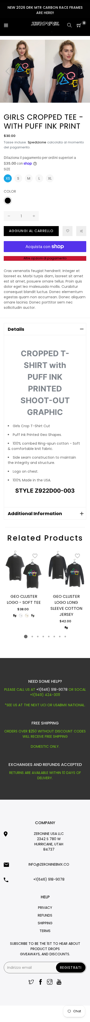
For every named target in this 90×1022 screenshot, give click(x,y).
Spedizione (37, 142)
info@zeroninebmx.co (48, 864)
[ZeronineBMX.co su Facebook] (40, 982)
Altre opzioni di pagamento (45, 258)
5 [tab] (49, 636)
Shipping (45, 923)
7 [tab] (59, 636)
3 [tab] (37, 636)
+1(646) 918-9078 (52, 689)
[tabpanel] (23, 583)
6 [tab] (54, 636)
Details (16, 329)
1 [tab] (26, 636)
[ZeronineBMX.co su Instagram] (49, 982)
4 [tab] (43, 636)
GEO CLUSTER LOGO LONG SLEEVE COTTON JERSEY (66, 605)
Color (10, 191)
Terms (45, 930)
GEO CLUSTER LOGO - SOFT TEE (24, 599)
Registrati (71, 967)
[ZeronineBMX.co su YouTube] (59, 982)
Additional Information (35, 513)
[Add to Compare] (81, 231)
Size (7, 169)
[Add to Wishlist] (35, 556)
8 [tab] (65, 636)
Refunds (45, 915)
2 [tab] (32, 636)
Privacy (45, 907)
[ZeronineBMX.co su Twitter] (31, 982)
